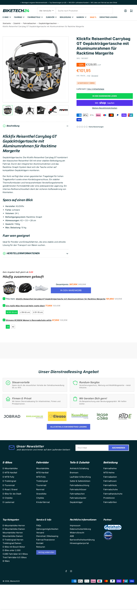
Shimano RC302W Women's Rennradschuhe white (29, 320)
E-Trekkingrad (9, 481)
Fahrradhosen (110, 481)
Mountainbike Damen (13, 536)
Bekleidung (65, 17)
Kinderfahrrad (43, 502)
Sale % (93, 17)
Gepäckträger (76, 502)
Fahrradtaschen (29, 23)
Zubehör (50, 17)
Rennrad (40, 489)
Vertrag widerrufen (46, 552)
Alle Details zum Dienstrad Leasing (68, 427)
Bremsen (74, 472)
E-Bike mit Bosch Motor (14, 547)
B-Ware (6, 561)
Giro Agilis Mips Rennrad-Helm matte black (25, 305)
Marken (80, 17)
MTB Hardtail (42, 472)
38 (8, 327)
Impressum (75, 525)
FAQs (38, 525)
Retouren (40, 547)
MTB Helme (109, 472)
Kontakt (39, 543)
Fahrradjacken (110, 477)
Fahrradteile (34, 17)
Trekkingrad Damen (12, 543)
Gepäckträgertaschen (48, 23)
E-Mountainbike (10, 468)
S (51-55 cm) (38, 312)
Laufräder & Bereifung (80, 477)
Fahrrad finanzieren (45, 539)
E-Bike (6, 17)
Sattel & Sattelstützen (80, 481)
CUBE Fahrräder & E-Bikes (15, 554)
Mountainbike (42, 468)
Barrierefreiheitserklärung (82, 539)
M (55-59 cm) (12, 312)
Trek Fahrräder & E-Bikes (15, 557)
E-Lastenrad (8, 502)
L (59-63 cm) (25, 312)
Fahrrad (18, 17)
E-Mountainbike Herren (14, 525)
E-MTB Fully (8, 477)
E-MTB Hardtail (10, 472)
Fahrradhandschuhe (112, 493)
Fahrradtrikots (110, 485)
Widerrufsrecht (77, 532)
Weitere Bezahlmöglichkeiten (104, 108)
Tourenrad (41, 485)
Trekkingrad (42, 481)
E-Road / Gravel (10, 489)
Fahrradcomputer (78, 498)
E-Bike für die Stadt (12, 493)
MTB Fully (41, 477)
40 (13, 327)
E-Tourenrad (9, 485)
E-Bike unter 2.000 (11, 550)
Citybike (40, 498)
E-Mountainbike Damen (14, 529)
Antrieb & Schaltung (79, 468)
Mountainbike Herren (13, 532)
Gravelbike (41, 493)
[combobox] (84, 11)
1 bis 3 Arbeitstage (95, 89)
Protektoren (109, 498)
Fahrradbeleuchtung (79, 485)
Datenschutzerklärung (80, 529)
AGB (72, 536)
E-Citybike (8, 498)
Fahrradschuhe (110, 489)
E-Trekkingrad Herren (13, 539)
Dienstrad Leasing (108, 17)
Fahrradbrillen (110, 502)
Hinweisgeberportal (79, 543)
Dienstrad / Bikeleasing (47, 536)
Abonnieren (118, 447)
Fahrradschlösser (78, 489)
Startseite (7, 23)
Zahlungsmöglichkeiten (47, 529)
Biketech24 (15, 581)
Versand (94, 76)
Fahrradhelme (110, 468)
